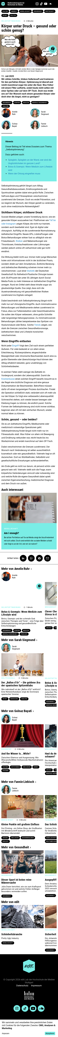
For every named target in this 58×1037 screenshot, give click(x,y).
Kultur (5, 11)
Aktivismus (15, 767)
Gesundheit (38, 11)
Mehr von (15, 569)
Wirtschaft (49, 11)
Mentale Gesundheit (39, 102)
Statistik (31, 271)
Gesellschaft (25, 11)
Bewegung (14, 699)
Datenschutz (22, 985)
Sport (5, 15)
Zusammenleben (28, 837)
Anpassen (5, 1033)
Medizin (26, 102)
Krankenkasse (8, 379)
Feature (5, 770)
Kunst (36, 767)
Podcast (24, 634)
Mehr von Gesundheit (15, 847)
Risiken (19, 241)
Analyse (5, 106)
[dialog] (29, 1028)
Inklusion (26, 767)
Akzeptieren (49, 1033)
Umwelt (14, 11)
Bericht (5, 841)
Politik (13, 15)
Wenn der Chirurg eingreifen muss (24, 173)
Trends (37, 325)
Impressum (36, 985)
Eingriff (15, 345)
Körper (17, 102)
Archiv (48, 627)
